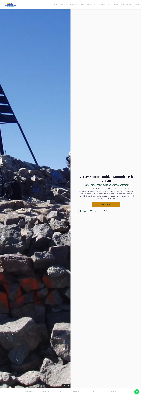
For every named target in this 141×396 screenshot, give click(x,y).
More (137, 4)
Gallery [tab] (92, 391)
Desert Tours (86, 4)
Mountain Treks (99, 4)
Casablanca (63, 4)
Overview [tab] (28, 391)
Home (55, 4)
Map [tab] (61, 391)
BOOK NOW (106, 204)
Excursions (74, 4)
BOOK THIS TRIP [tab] (111, 391)
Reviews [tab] (76, 391)
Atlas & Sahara (126, 4)
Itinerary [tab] (46, 391)
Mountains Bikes (113, 4)
